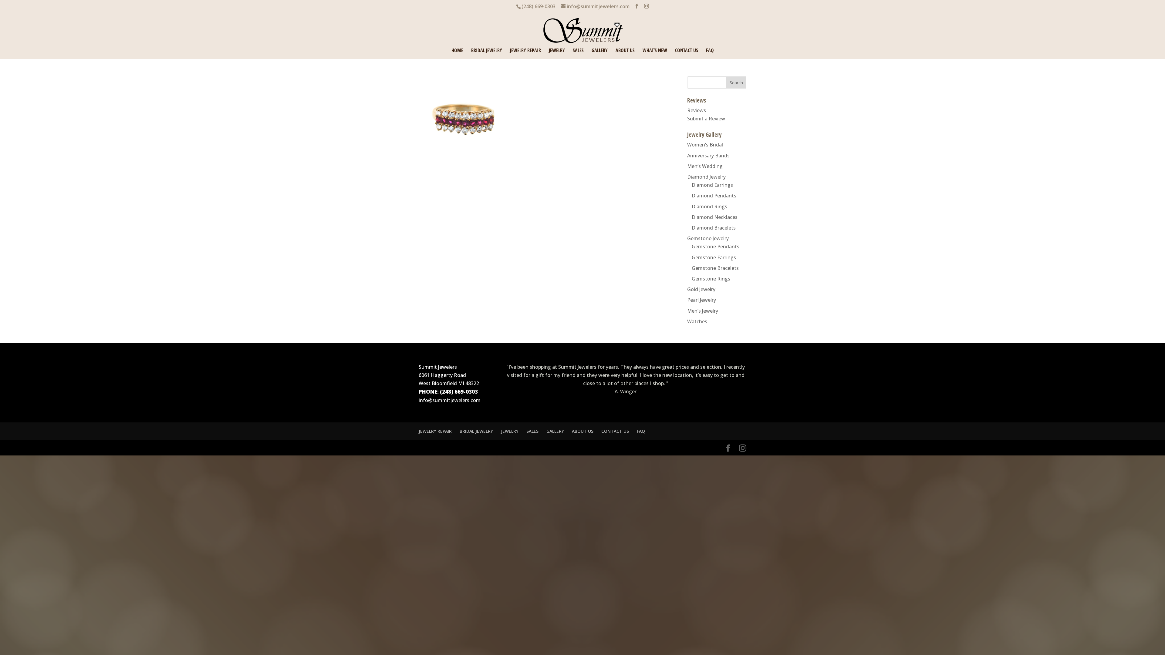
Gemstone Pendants (715, 246)
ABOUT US (625, 51)
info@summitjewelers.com (450, 400)
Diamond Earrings (712, 185)
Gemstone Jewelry (708, 238)
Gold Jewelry (701, 289)
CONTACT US (686, 51)
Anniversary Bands (708, 155)
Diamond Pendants (714, 195)
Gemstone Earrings (714, 257)
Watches (697, 321)
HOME (457, 51)
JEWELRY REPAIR (525, 51)
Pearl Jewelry (701, 300)
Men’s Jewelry (702, 310)
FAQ (710, 51)
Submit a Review (706, 118)
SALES (578, 51)
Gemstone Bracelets (715, 268)
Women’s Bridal (705, 144)
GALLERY (600, 51)
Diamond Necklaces (715, 217)
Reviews (696, 110)
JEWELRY (557, 51)
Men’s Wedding (705, 166)
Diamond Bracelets (714, 227)
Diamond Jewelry (706, 176)
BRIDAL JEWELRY (486, 51)
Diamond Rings (709, 206)
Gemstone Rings (711, 278)
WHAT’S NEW (655, 51)
